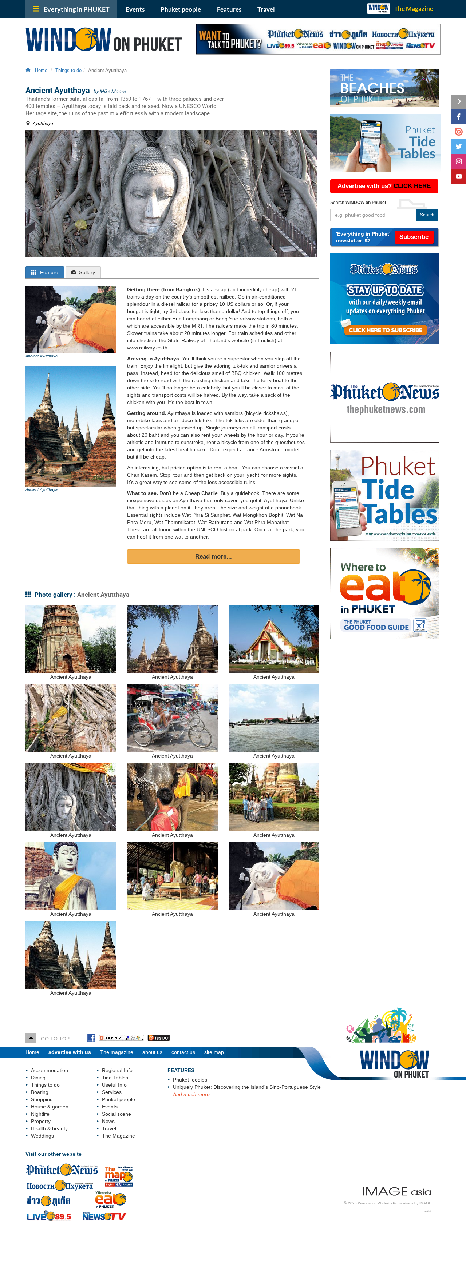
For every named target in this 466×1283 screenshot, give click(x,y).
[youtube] (458, 176)
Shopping (42, 1099)
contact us (183, 1052)
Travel (266, 9)
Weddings (42, 1136)
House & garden (49, 1107)
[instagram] (458, 161)
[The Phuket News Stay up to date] (388, 298)
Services (112, 1092)
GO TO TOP (53, 1039)
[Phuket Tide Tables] (388, 495)
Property (41, 1121)
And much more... (193, 1094)
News (108, 1121)
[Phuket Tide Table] (385, 143)
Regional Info (117, 1070)
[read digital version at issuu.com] (458, 131)
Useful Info (114, 1085)
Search (427, 214)
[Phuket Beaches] (385, 88)
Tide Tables (115, 1077)
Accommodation (49, 1070)
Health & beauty (49, 1128)
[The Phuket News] (388, 397)
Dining (38, 1077)
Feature (48, 272)
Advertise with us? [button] (384, 186)
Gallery (87, 272)
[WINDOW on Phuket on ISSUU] (158, 1039)
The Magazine (413, 8)
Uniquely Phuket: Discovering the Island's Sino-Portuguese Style (247, 1087)
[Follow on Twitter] (458, 146)
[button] (384, 237)
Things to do (68, 70)
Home (39, 70)
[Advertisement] (385, 763)
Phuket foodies (190, 1080)
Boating (39, 1092)
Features (229, 9)
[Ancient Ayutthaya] (70, 320)
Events (135, 9)
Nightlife (40, 1114)
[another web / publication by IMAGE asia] (397, 1190)
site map (214, 1052)
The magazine (116, 1052)
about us (152, 1052)
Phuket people (181, 9)
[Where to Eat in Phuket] (388, 593)
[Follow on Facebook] (458, 116)
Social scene (116, 1114)
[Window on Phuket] (105, 39)
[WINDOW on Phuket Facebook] (91, 1039)
